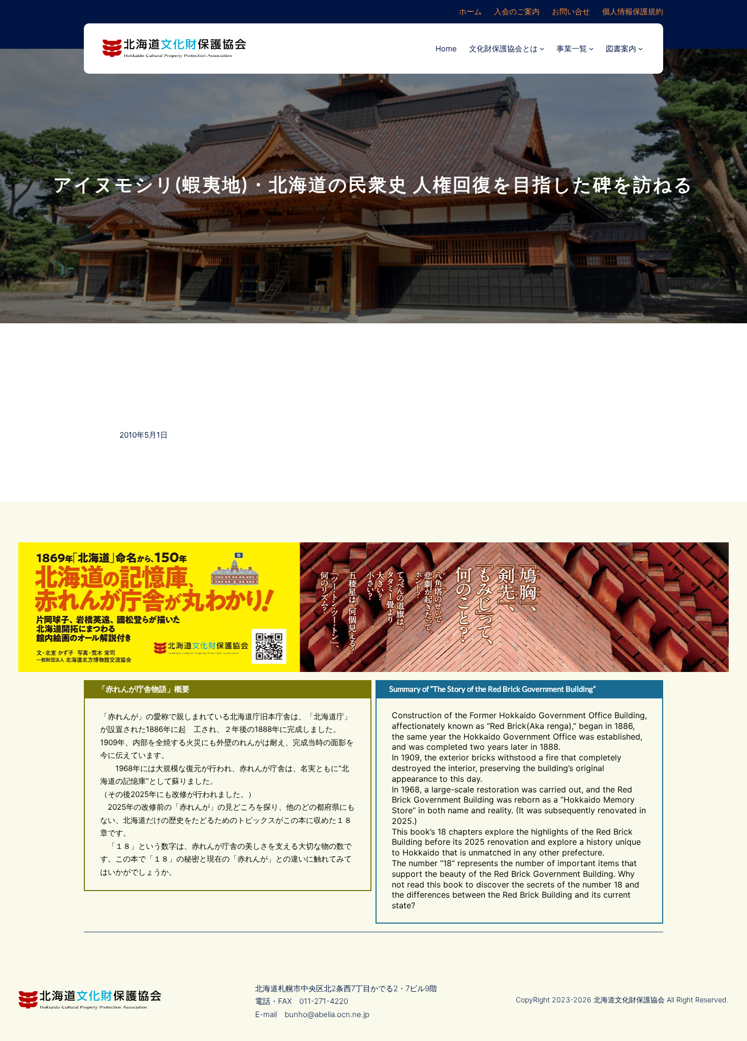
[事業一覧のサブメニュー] (591, 48)
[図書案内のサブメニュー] (640, 48)
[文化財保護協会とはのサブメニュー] (542, 48)
